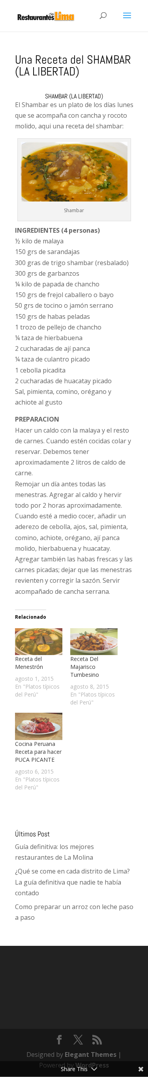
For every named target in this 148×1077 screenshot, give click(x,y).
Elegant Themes (90, 1054)
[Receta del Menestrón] (38, 641)
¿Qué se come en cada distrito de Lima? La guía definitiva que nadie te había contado (72, 882)
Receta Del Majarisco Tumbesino (84, 666)
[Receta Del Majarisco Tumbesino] (94, 641)
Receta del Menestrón (29, 662)
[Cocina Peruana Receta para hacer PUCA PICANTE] (38, 726)
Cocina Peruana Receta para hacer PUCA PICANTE (38, 751)
